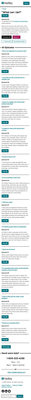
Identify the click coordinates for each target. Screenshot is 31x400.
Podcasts (6, 37)
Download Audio (19, 41)
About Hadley (6, 385)
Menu (26, 3)
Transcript (7, 41)
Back (4, 8)
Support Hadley (18, 385)
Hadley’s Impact (7, 387)
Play (4, 15)
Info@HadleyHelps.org (16, 372)
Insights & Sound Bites (20, 21)
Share (15, 37)
